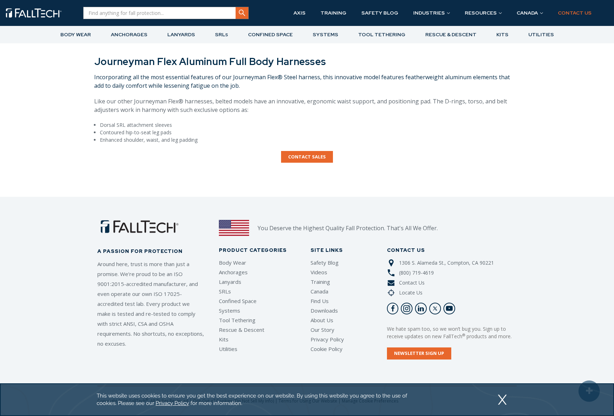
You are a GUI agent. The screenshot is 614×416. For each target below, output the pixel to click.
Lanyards (230, 281)
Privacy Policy (327, 339)
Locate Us (410, 292)
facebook (393, 308)
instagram (407, 308)
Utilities (228, 348)
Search (242, 13)
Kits (223, 339)
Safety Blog (325, 262)
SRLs (225, 291)
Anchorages (233, 272)
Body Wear (232, 262)
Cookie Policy (327, 348)
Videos (319, 272)
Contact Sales (307, 156)
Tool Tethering (237, 320)
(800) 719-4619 (416, 272)
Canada (319, 291)
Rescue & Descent (241, 329)
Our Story (322, 329)
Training (320, 281)
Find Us (320, 300)
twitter (435, 308)
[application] (307, 399)
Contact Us (412, 282)
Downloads (324, 310)
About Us (322, 320)
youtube (449, 308)
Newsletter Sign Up (419, 353)
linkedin (421, 308)
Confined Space (238, 300)
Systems (229, 310)
